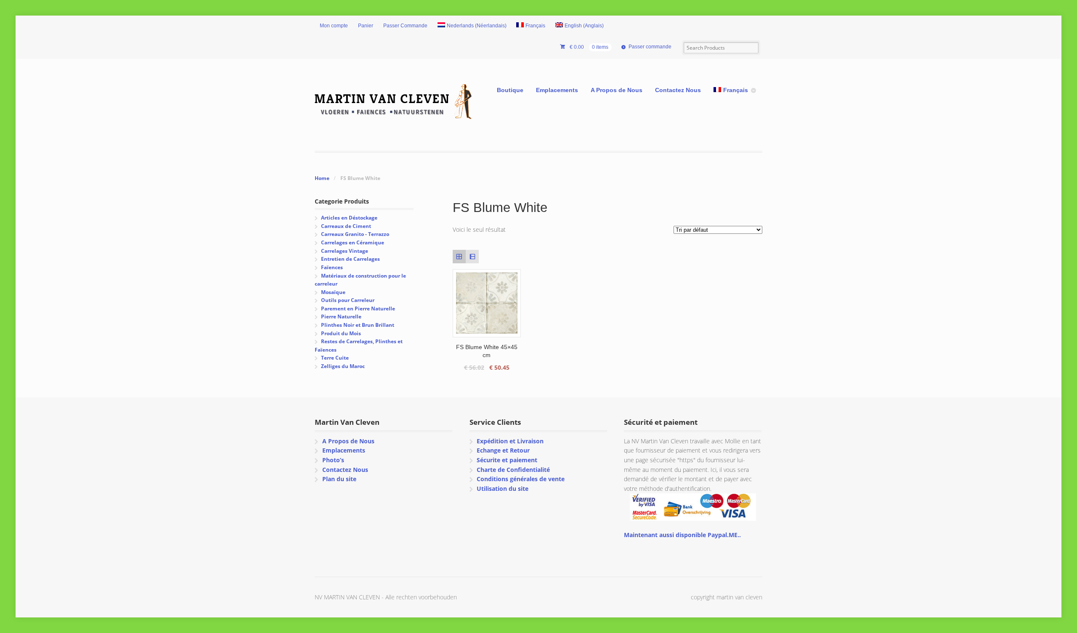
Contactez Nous (678, 90)
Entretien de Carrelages (350, 258)
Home (322, 178)
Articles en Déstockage (349, 217)
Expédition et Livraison (510, 441)
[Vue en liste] (472, 256)
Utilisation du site (502, 489)
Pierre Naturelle (341, 316)
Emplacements (557, 90)
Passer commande (650, 47)
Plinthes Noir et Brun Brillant (357, 324)
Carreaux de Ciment (346, 226)
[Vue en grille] (459, 256)
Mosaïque (333, 292)
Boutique (510, 90)
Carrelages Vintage (344, 250)
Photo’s (333, 460)
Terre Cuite (335, 357)
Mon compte (334, 26)
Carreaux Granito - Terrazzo (355, 234)
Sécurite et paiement (507, 460)
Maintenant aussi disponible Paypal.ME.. (682, 535)
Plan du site (339, 479)
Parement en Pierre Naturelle (358, 308)
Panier (365, 26)
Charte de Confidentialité (513, 470)
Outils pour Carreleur (347, 300)
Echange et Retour (503, 450)
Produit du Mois (341, 333)
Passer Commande (405, 26)
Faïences (332, 267)
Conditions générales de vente (521, 479)
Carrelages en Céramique (352, 242)
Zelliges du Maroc (343, 366)
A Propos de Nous (616, 90)
